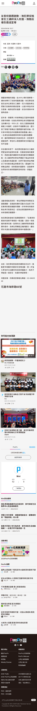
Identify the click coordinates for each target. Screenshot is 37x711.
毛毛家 (6, 572)
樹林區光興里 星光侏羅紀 (11, 603)
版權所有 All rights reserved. (11, 59)
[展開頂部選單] (34, 3)
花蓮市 (18, 44)
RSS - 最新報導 (6, 691)
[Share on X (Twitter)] (9, 67)
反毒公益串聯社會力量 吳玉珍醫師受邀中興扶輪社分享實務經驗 (19, 431)
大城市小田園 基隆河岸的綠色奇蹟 (14, 622)
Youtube (21, 645)
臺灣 (8, 44)
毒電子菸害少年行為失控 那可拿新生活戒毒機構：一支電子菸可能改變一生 (18, 527)
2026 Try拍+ (5, 674)
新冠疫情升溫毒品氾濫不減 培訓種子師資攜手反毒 (19, 395)
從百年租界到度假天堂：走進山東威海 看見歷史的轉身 (17, 613)
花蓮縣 (13, 44)
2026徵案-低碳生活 (24, 674)
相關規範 (4, 656)
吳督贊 (6, 435)
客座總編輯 (22, 665)
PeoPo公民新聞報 (24, 653)
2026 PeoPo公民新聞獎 (9, 677)
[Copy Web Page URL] (16, 67)
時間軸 (3, 659)
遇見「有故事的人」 (25, 683)
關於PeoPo (5, 653)
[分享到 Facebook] (6, 67)
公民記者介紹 (22, 662)
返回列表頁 (18, 457)
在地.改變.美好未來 (24, 680)
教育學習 (26, 48)
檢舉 (14, 34)
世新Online (7, 589)
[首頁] (18, 3)
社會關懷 (10, 48)
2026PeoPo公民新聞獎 (9, 558)
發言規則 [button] (32, 447)
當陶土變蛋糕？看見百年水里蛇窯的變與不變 (18, 569)
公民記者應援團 (23, 659)
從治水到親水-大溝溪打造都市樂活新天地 (17, 578)
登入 (24, 452)
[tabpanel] (18, 452)
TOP (33, 700)
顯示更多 (10, 55)
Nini (5, 399)
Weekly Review (6, 662)
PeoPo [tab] (15, 447)
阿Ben (6, 616)
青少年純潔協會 (9, 363)
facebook (15, 645)
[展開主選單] (3, 3)
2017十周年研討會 (24, 677)
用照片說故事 (5, 683)
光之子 (6, 580)
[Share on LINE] (13, 67)
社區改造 (18, 48)
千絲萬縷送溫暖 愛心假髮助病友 (13, 586)
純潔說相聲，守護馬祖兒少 (14, 360)
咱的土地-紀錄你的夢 (8, 680)
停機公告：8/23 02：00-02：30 (13, 595)
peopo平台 (7, 597)
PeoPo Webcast (23, 656)
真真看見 (6, 606)
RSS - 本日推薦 (6, 694)
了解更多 (18, 488)
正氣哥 (6, 625)
